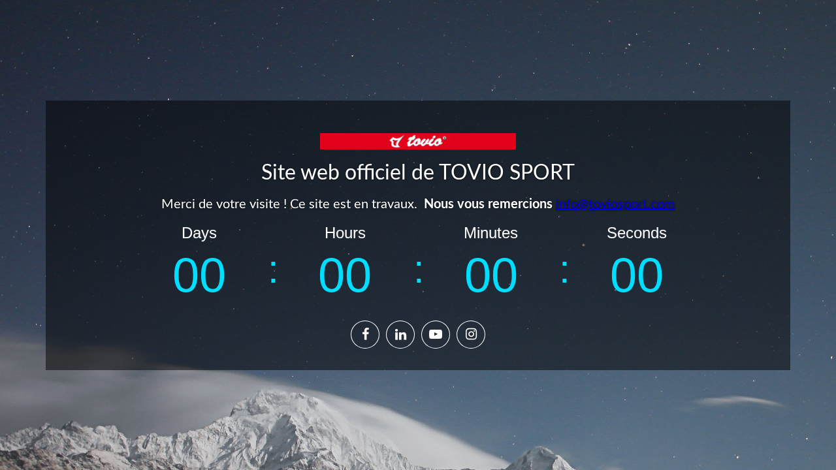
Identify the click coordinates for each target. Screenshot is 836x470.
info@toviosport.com (615, 204)
